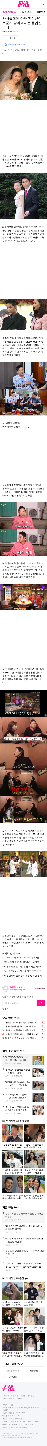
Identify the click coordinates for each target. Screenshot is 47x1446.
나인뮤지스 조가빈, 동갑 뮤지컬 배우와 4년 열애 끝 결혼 (23, 967)
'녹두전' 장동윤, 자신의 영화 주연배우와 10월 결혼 (22, 971)
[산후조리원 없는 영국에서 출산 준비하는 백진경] (34, 1187)
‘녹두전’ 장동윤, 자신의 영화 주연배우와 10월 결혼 (22, 1034)
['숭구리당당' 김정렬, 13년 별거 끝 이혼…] (23, 1060)
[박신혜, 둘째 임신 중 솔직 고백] (34, 1294)
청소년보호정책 (8, 1399)
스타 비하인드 (9, 12)
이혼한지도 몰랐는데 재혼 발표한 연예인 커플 (23, 976)
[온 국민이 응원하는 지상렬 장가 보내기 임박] (23, 1073)
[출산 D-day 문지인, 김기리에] (23, 1110)
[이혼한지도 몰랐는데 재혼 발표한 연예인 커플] (34, 1136)
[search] (42, 3)
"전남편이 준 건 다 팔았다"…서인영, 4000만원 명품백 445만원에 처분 (21, 962)
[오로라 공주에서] (23, 1097)
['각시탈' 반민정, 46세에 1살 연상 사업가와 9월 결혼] (23, 1085)
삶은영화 (13, 1377)
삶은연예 (26, 12)
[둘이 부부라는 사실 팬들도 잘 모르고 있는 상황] (34, 1319)
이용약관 (14, 1396)
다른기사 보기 (40, 988)
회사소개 (5, 1396)
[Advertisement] (23, 127)
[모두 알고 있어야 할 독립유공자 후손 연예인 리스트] (23, 1254)
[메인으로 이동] (23, 6)
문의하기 (19, 1399)
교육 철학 (11, 997)
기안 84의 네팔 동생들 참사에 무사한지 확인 (22, 958)
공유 (15, 38)
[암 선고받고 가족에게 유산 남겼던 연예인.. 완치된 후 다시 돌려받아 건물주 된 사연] (23, 1266)
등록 (40, 1003)
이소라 (30, 997)
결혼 (4, 997)
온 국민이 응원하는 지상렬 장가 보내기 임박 (22, 1038)
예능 (24, 997)
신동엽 (19, 997)
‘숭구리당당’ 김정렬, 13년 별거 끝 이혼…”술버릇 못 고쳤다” (22, 1026)
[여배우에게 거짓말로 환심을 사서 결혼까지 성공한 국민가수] (23, 1241)
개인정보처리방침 (27, 1396)
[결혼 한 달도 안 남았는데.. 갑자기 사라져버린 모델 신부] (12, 1319)
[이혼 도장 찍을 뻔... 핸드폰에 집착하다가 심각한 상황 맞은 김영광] (34, 1345)
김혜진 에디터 (7, 31)
